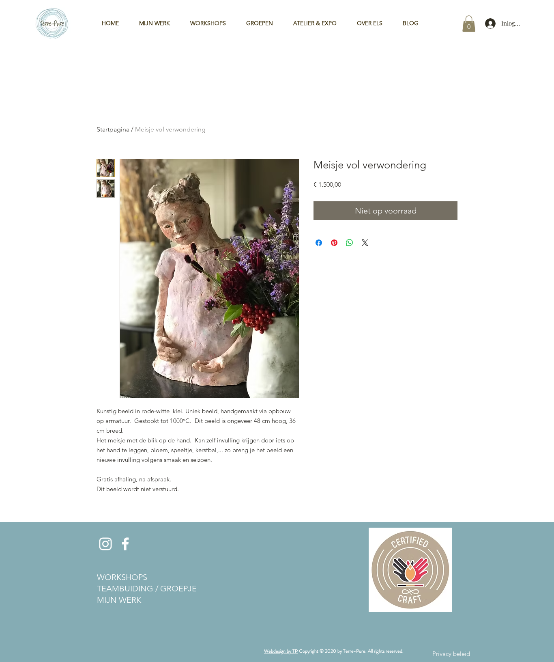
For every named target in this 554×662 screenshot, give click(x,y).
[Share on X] (365, 243)
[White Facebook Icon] (125, 543)
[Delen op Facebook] (319, 243)
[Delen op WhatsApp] (349, 243)
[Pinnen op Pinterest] (334, 243)
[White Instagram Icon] (105, 543)
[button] (469, 23)
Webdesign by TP (281, 651)
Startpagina (113, 129)
